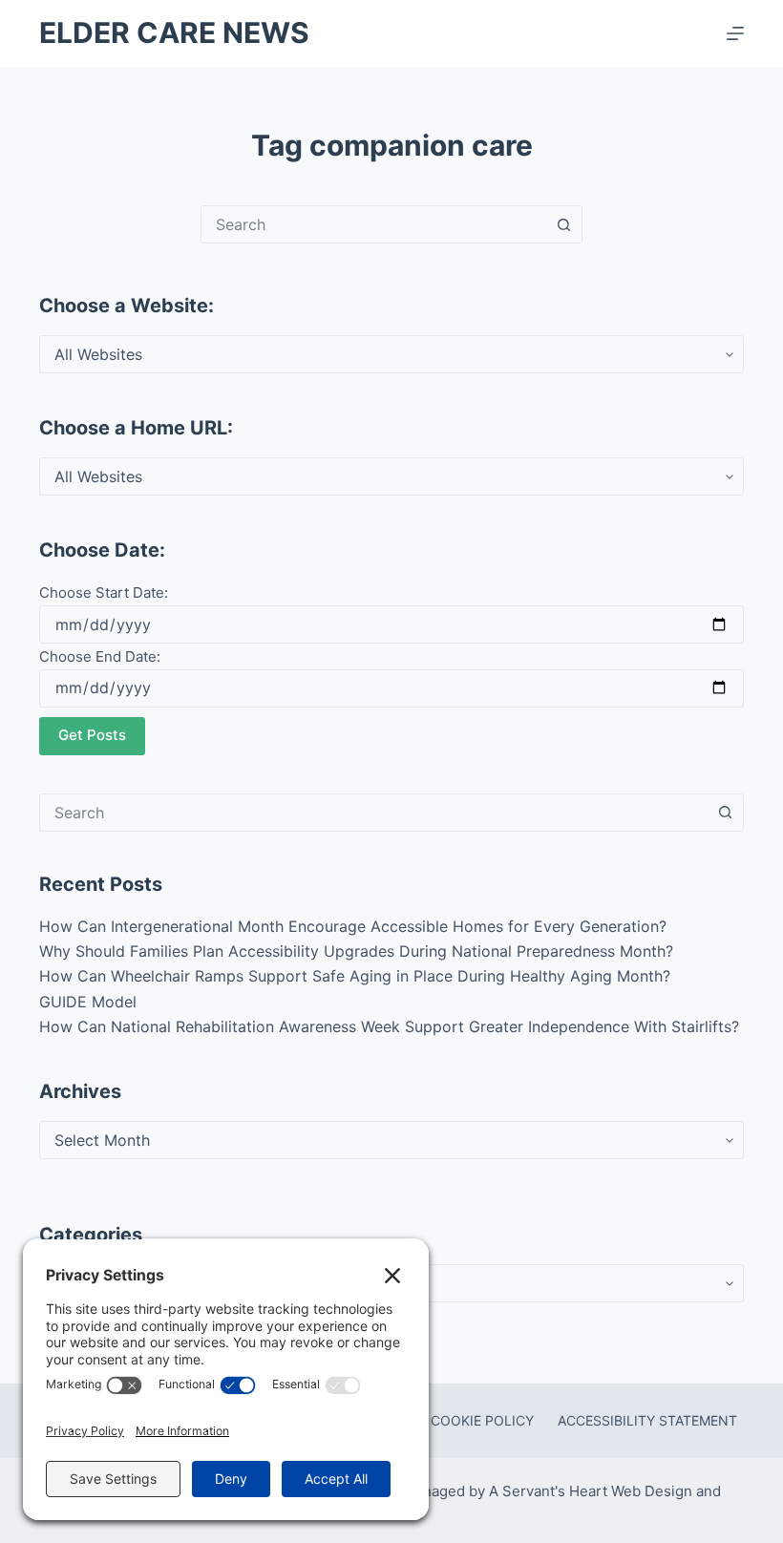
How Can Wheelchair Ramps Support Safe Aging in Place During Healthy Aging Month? (354, 975)
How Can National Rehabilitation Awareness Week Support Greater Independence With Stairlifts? (389, 1026)
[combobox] (373, 224)
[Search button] (563, 224)
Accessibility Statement (647, 1420)
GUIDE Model (88, 1001)
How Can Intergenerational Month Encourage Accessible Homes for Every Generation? (353, 926)
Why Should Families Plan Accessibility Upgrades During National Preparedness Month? (356, 951)
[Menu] (735, 33)
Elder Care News (174, 32)
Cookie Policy (482, 1420)
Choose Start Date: (103, 592)
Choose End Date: (99, 656)
